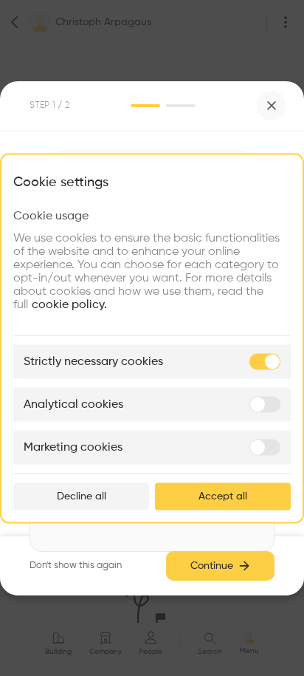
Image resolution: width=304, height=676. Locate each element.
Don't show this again (76, 565)
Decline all (81, 496)
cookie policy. (69, 304)
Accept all (222, 496)
